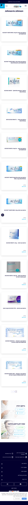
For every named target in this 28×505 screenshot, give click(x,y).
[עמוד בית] (18, 6)
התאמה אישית (17, 498)
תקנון (12, 488)
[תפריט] (25, 6)
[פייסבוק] (20, 484)
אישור (24, 498)
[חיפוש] (6, 6)
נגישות (15, 488)
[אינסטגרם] (7, 484)
